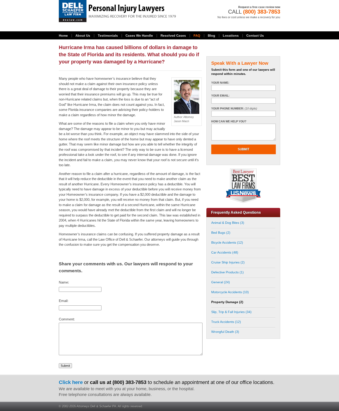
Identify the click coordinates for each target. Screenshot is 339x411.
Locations (231, 35)
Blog (211, 35)
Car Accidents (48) (224, 252)
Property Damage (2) (227, 302)
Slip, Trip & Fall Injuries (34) (231, 312)
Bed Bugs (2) (220, 232)
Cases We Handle (139, 35)
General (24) (220, 282)
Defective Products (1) (227, 272)
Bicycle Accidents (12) (227, 242)
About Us (82, 35)
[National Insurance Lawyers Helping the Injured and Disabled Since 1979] (130, 11)
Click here (71, 382)
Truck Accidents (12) (226, 322)
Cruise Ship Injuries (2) (228, 262)
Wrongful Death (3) (225, 332)
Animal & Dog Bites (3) (227, 223)
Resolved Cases (173, 35)
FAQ (196, 35)
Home (63, 35)
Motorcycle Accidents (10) (230, 292)
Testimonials (108, 35)
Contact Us (255, 35)
